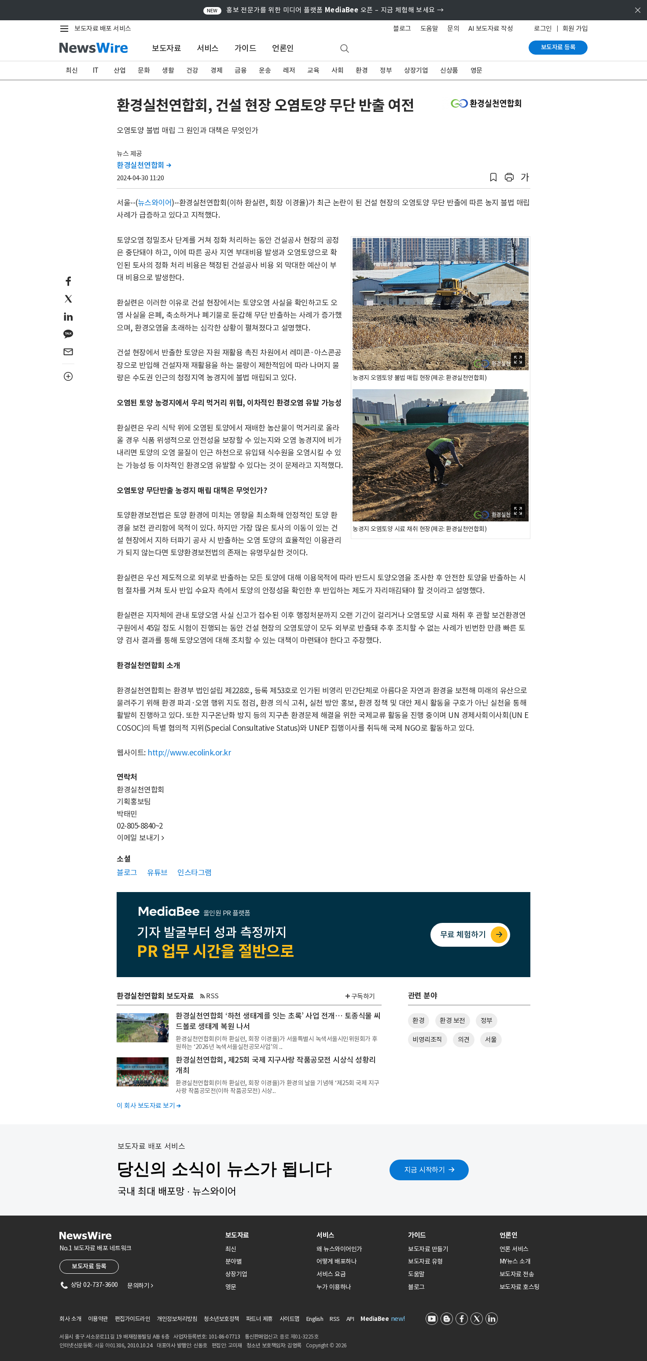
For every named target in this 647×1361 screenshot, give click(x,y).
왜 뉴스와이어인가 (339, 1249)
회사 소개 (70, 1319)
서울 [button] (491, 1039)
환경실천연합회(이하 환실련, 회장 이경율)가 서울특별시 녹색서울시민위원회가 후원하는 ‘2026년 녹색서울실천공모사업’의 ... (277, 1043)
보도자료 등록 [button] (89, 1266)
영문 (476, 70)
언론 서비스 (514, 1249)
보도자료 (166, 48)
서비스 (208, 48)
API (350, 1319)
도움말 (429, 28)
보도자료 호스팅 (520, 1287)
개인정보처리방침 (177, 1319)
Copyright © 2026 (326, 1345)
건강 (192, 70)
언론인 (283, 48)
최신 (71, 70)
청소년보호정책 (221, 1319)
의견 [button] (464, 1039)
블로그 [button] (127, 873)
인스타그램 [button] (194, 873)
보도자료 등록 (558, 47)
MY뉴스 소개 (515, 1261)
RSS (212, 996)
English (315, 1319)
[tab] (267, 1235)
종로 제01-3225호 (298, 1336)
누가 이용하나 (333, 1287)
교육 (313, 70)
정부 (386, 70)
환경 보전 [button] (452, 1020)
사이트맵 (289, 1319)
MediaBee (374, 1319)
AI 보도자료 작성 (490, 28)
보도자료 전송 (517, 1274)
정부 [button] (487, 1020)
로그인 (543, 28)
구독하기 (363, 996)
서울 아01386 (110, 1345)
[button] (493, 177)
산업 (119, 70)
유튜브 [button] (157, 873)
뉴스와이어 (155, 203)
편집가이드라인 (133, 1319)
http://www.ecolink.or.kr (189, 753)
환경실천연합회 (144, 165)
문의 (453, 28)
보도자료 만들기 (428, 1249)
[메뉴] (66, 28)
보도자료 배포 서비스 (102, 28)
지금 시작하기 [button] (424, 1169)
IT (96, 70)
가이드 (246, 48)
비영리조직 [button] (427, 1039)
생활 (168, 70)
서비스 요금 (331, 1274)
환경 (362, 70)
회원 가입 (575, 28)
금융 (240, 70)
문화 (144, 70)
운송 (265, 70)
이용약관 (98, 1319)
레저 (289, 70)
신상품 (449, 70)
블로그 (402, 28)
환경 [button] (418, 1020)
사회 (337, 70)
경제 (216, 70)
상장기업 (416, 70)
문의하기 (140, 1286)
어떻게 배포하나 (336, 1261)
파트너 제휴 (259, 1319)
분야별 (233, 1261)
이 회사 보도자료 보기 (148, 1105)
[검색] (344, 49)
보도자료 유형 (425, 1261)
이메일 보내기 (140, 838)
